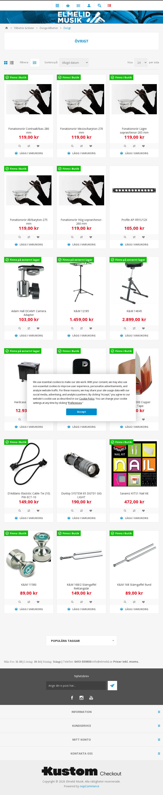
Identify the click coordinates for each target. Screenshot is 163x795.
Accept (81, 411)
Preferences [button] (75, 403)
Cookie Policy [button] (86, 398)
